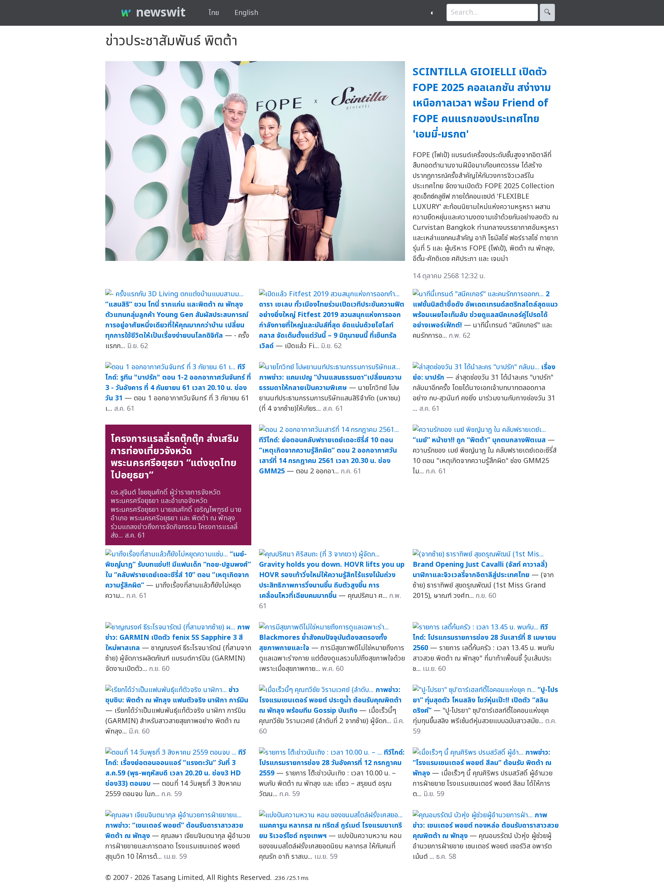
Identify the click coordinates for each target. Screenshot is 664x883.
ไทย (214, 13)
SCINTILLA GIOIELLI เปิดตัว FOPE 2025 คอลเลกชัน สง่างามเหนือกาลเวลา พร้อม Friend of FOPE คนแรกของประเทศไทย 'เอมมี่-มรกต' (482, 103)
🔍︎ (547, 12)
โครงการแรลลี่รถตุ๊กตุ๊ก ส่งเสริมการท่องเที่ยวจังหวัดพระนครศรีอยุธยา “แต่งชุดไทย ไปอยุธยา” (175, 457)
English (246, 13)
